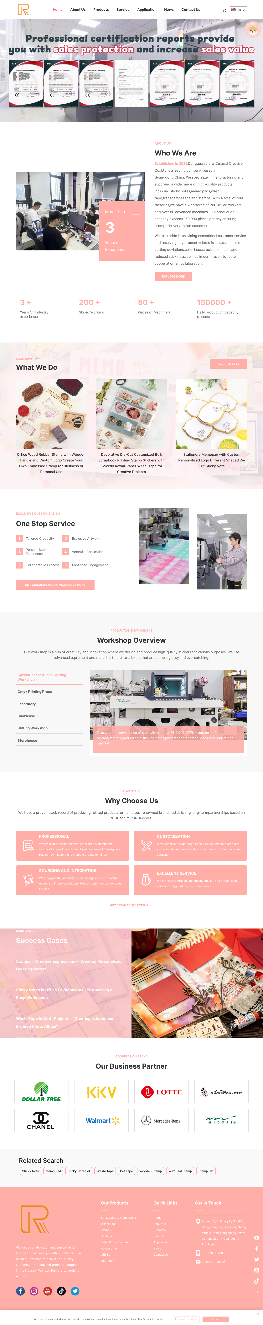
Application (147, 9)
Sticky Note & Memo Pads (118, 1217)
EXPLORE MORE (173, 276)
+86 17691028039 (214, 1253)
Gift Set (106, 1254)
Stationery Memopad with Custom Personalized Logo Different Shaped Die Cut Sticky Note (211, 460)
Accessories (109, 1248)
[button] (7, 66)
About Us (78, 9)
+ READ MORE (111, 973)
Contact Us (190, 9)
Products (101, 9)
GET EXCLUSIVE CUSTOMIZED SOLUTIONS (55, 585)
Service (123, 9)
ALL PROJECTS (228, 364)
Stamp (105, 1230)
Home (58, 9)
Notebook (107, 1261)
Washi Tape (108, 1224)
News (169, 9)
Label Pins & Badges (115, 1242)
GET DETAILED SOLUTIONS (129, 905)
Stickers (106, 1236)
